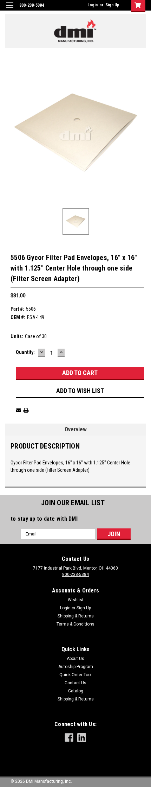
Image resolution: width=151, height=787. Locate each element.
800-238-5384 (75, 574)
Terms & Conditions (75, 624)
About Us (75, 658)
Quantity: (25, 352)
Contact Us (75, 682)
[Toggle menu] (9, 9)
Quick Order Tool (75, 674)
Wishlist (76, 599)
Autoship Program (75, 666)
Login (92, 4)
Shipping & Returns (76, 616)
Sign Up (112, 4)
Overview (76, 429)
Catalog (75, 690)
